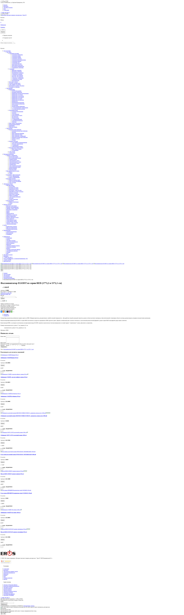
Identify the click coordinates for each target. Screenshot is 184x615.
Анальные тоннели (16, 58)
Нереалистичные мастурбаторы (20, 137)
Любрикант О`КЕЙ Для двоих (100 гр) (10, 512)
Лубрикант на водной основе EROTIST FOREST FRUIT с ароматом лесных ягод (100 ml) (24, 415)
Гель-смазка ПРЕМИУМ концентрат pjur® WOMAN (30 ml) (16, 493)
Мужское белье (10, 200)
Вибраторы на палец (17, 98)
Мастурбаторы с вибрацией (19, 136)
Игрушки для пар (13, 81)
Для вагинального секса (15, 161)
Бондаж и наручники (11, 205)
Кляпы (8, 211)
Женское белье (9, 185)
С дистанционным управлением (20, 107)
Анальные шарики (16, 61)
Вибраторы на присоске (18, 100)
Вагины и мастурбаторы (15, 129)
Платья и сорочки (13, 192)
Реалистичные (15, 118)
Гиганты (14, 112)
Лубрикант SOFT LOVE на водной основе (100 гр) (14, 435)
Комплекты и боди (13, 189)
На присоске (15, 116)
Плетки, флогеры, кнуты (12, 217)
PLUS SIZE (12, 186)
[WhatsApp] (11, 312)
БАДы (5, 225)
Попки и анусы (16, 138)
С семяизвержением (17, 119)
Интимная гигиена (11, 178)
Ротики (14, 140)
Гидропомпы (15, 150)
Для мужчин (9, 128)
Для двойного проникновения (19, 142)
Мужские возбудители (11, 229)
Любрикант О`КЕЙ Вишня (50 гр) (9, 357)
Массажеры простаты (17, 65)
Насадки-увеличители (17, 143)
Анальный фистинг (17, 63)
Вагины (14, 132)
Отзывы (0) (6, 315)
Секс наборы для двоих (15, 84)
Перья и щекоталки (11, 216)
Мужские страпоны (17, 71)
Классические (9, 233)
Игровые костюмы (13, 187)
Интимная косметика (8, 154)
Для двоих (8, 52)
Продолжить (4, 346)
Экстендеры (12, 152)
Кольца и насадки (13, 141)
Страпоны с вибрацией (18, 78)
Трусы (10, 203)
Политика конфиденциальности (11, 586)
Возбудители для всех (11, 226)
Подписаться (4, 604)
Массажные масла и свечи (12, 171)
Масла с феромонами (14, 177)
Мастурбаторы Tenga (17, 134)
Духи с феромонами (14, 176)
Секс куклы (12, 151)
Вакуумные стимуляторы (15, 123)
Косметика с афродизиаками (13, 174)
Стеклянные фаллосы (17, 120)
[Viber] (9, 312)
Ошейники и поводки (11, 214)
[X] (7, 312)
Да (1, 613)
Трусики (11, 198)
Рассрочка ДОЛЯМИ (8, 595)
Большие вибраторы (17, 92)
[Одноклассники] (3, 312)
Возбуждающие (13, 168)
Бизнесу (8, 248)
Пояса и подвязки (13, 195)
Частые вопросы (10, 243)
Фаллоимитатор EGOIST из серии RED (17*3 (14, 349)
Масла (10, 172)
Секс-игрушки (7, 50)
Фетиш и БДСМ (7, 204)
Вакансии (8, 244)
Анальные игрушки (14, 53)
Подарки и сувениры (14, 87)
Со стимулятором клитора (18, 109)
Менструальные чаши (14, 180)
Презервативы (6, 230)
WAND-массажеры (16, 90)
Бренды (5, 579)
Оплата (8, 239)
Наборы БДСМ (10, 213)
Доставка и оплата (8, 7)
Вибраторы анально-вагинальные (20, 93)
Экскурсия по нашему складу (10, 571)
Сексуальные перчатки (14, 196)
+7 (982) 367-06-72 (5, 12)
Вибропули (15, 101)
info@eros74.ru (7, 261)
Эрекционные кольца (17, 146)
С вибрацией (15, 145)
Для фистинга (12, 164)
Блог (4, 8)
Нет (4, 613)
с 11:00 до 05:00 (7, 259)
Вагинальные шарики (14, 124)
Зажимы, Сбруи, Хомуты (12, 208)
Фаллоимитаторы (13, 110)
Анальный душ (16, 62)
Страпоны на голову (17, 79)
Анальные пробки (16, 57)
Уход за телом (12, 182)
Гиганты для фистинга (14, 83)
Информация (6, 236)
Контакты (5, 6)
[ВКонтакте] (1, 312)
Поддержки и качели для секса (16, 85)
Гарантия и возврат (11, 247)
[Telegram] (5, 312)
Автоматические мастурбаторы (19, 130)
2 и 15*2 (28, 349)
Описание (5, 314)
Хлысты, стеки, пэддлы (12, 222)
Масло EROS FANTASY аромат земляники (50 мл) (14, 532)
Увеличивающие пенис (15, 167)
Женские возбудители (11, 227)
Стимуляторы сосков (11, 220)
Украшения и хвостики (17, 67)
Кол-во (2, 295)
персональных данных (28, 605)
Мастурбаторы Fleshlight (18, 133)
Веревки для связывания (12, 207)
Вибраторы (12, 89)
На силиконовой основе (15, 158)
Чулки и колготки (13, 199)
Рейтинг (3, 345)
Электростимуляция (11, 223)
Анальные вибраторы (17, 54)
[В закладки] (2, 270)
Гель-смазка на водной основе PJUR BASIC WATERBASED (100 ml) (18, 454)
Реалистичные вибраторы (18, 106)
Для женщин (9, 88)
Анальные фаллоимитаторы (19, 59)
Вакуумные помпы (16, 149)
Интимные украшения (11, 209)
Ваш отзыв (3, 342)
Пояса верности (10, 218)
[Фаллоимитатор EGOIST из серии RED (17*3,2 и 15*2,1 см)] (16, 263)
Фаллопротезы (15, 80)
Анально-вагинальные (17, 111)
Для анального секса (14, 160)
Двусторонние (15, 114)
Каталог (5, 5)
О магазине (6, 10)
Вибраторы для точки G (18, 97)
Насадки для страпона (17, 76)
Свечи (10, 173)
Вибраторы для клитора (18, 96)
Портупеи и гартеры (14, 194)
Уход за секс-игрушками (15, 181)
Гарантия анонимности (12, 241)
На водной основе (13, 156)
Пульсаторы (15, 105)
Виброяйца (12, 125)
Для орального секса (14, 163)
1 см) (32, 349)
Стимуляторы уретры (11, 221)
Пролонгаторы (12, 169)
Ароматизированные (11, 231)
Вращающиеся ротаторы (18, 102)
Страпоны (11, 69)
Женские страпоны (16, 70)
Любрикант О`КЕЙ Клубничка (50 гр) (10, 396)
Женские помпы (13, 127)
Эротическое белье (8, 183)
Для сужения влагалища (15, 165)
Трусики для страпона (17, 75)
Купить (2, 298)
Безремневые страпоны (18, 72)
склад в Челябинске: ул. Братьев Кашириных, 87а (15, 258)
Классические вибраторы (18, 103)
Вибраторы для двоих (17, 94)
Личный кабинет (7, 588)
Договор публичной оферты (13, 249)
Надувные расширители (18, 66)
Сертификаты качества (12, 250)
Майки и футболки (14, 202)
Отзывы (8, 252)
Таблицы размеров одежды (13, 245)
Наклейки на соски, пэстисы (16, 191)
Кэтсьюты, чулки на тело (15, 190)
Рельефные (9, 234)
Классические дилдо (17, 115)
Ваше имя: (3, 336)
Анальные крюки (16, 56)
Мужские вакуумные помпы (16, 147)
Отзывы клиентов (7, 577)
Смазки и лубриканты (11, 155)
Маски (8, 212)
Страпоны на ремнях (17, 74)
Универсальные (13, 159)
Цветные (14, 121)
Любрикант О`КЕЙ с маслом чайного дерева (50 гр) (14, 377)
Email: (2, 601)
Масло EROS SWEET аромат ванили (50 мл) (12, 473)
